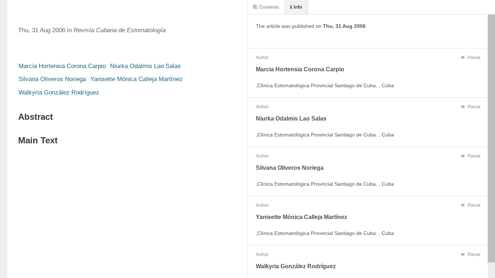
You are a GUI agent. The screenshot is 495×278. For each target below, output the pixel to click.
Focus (474, 57)
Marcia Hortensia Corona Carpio (62, 66)
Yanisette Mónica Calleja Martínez (136, 79)
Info (297, 7)
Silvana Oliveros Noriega (52, 79)
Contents (268, 7)
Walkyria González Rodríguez (58, 92)
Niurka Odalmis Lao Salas (145, 66)
